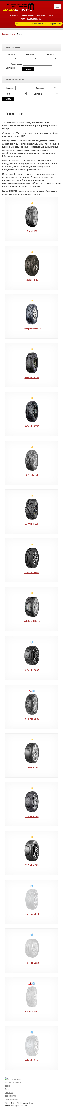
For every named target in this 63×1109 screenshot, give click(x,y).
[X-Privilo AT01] (31, 363)
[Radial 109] (31, 216)
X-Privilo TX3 (32, 767)
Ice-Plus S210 (32, 913)
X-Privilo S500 (32, 718)
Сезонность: (16, 64)
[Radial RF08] (31, 265)
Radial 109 (31, 230)
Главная (5, 34)
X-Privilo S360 (32, 670)
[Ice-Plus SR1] (31, 997)
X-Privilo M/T (31, 523)
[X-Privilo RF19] (31, 558)
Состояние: (11, 68)
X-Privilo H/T (31, 474)
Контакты (14, 15)
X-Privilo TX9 (32, 865)
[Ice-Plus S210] (31, 899)
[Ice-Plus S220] (31, 948)
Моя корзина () (31, 19)
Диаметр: (50, 54)
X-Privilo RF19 (31, 572)
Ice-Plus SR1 (31, 1011)
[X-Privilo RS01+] (31, 606)
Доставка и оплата (45, 15)
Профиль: (30, 54)
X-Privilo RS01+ (32, 621)
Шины (13, 34)
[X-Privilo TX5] (31, 802)
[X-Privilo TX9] (31, 850)
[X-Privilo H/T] (31, 460)
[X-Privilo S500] (31, 704)
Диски (7, 1089)
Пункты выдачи (27, 15)
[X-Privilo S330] (31, 1045)
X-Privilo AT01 (32, 377)
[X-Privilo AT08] (31, 411)
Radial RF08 (32, 279)
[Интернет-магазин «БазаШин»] (18, 7)
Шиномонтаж (10, 1095)
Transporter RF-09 (31, 328)
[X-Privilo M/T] (31, 509)
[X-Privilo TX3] (31, 753)
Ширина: (11, 54)
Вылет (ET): (39, 94)
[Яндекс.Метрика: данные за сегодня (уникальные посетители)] (13, 1079)
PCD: (8, 94)
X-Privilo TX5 (32, 816)
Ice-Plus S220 (32, 962)
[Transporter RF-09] (31, 314)
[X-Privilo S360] (31, 655)
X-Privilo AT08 (32, 426)
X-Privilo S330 (32, 1060)
